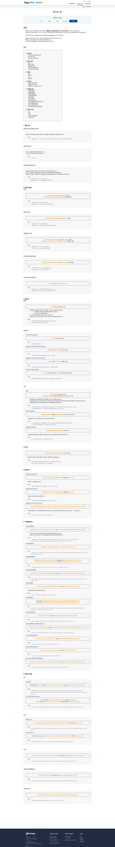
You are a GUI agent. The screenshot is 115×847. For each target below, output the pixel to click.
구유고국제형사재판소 (33, 103)
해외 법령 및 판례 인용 (33, 58)
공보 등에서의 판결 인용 (33, 69)
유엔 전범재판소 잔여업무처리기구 (36, 102)
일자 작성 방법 (31, 56)
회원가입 (89, 1)
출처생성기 (72, 3)
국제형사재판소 (31, 92)
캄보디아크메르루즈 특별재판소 (35, 106)
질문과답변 (88, 3)
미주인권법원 (31, 98)
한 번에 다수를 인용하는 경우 (34, 55)
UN (29, 111)
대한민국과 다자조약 (32, 84)
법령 (29, 73)
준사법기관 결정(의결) (33, 67)
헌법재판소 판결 (31, 66)
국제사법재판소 (31, 90)
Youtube (81, 838)
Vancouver (65, 21)
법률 (73, 21)
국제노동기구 (31, 117)
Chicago (50, 21)
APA (42, 21)
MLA (57, 21)
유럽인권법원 (31, 97)
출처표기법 (80, 3)
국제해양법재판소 (32, 94)
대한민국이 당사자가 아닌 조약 (35, 86)
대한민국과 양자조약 (32, 83)
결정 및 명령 (31, 64)
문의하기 (51, 842)
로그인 (84, 1)
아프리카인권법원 (32, 100)
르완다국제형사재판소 (33, 105)
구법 (29, 77)
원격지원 (56, 842)
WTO (29, 112)
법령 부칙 (30, 75)
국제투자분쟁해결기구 (33, 116)
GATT (29, 114)
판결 (29, 63)
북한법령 (30, 78)
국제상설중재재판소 (32, 95)
